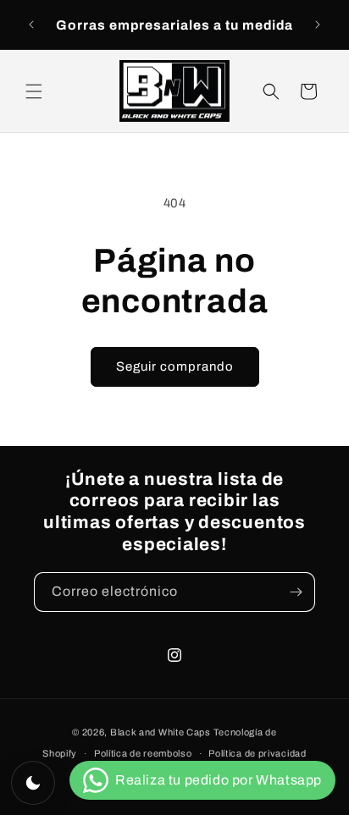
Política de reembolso (143, 753)
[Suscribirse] (295, 592)
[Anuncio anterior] (31, 24)
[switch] (33, 783)
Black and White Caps (160, 732)
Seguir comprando (175, 366)
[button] (34, 91)
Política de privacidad (257, 753)
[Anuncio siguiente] (317, 24)
